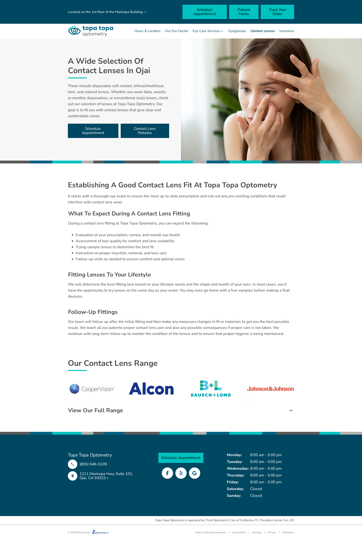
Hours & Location (147, 31)
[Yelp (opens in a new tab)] (181, 473)
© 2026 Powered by (79, 532)
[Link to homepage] (90, 31)
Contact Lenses (263, 31)
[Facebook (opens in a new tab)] (167, 473)
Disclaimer (288, 532)
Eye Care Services (206, 31)
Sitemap (257, 532)
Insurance (286, 31)
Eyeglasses (237, 31)
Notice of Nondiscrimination (211, 532)
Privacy (272, 532)
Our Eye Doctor (176, 31)
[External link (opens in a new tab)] (194, 473)
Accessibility (239, 532)
